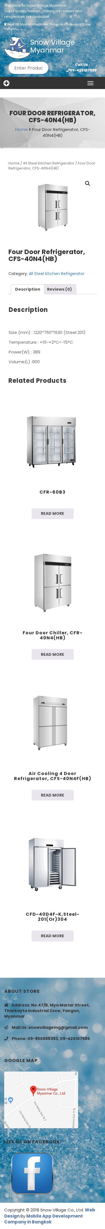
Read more (52, 513)
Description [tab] (27, 289)
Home (22, 129)
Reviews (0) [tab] (59, 289)
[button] (88, 183)
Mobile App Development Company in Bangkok (43, 1219)
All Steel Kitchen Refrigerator (48, 163)
